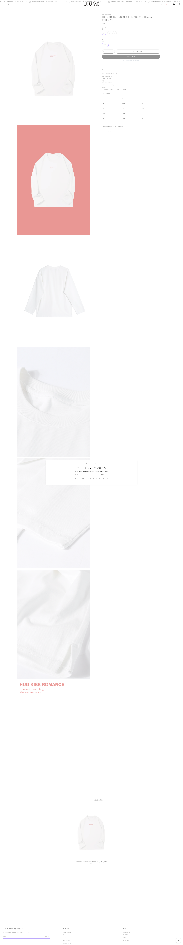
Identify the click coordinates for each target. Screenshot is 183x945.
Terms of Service (103, 478)
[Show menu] (4, 4)
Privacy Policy (95, 478)
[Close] (134, 464)
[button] (9, 4)
